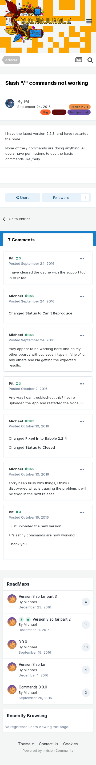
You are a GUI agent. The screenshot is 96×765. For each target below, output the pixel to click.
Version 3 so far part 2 (52, 619)
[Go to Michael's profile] (12, 598)
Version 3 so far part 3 (38, 596)
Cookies (70, 744)
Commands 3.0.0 (33, 687)
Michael (16, 296)
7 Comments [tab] (21, 239)
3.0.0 (23, 642)
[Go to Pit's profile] (9, 103)
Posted (31, 263)
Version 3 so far (32, 664)
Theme (25, 744)
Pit (26, 101)
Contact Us (48, 744)
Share (24, 197)
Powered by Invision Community (48, 751)
